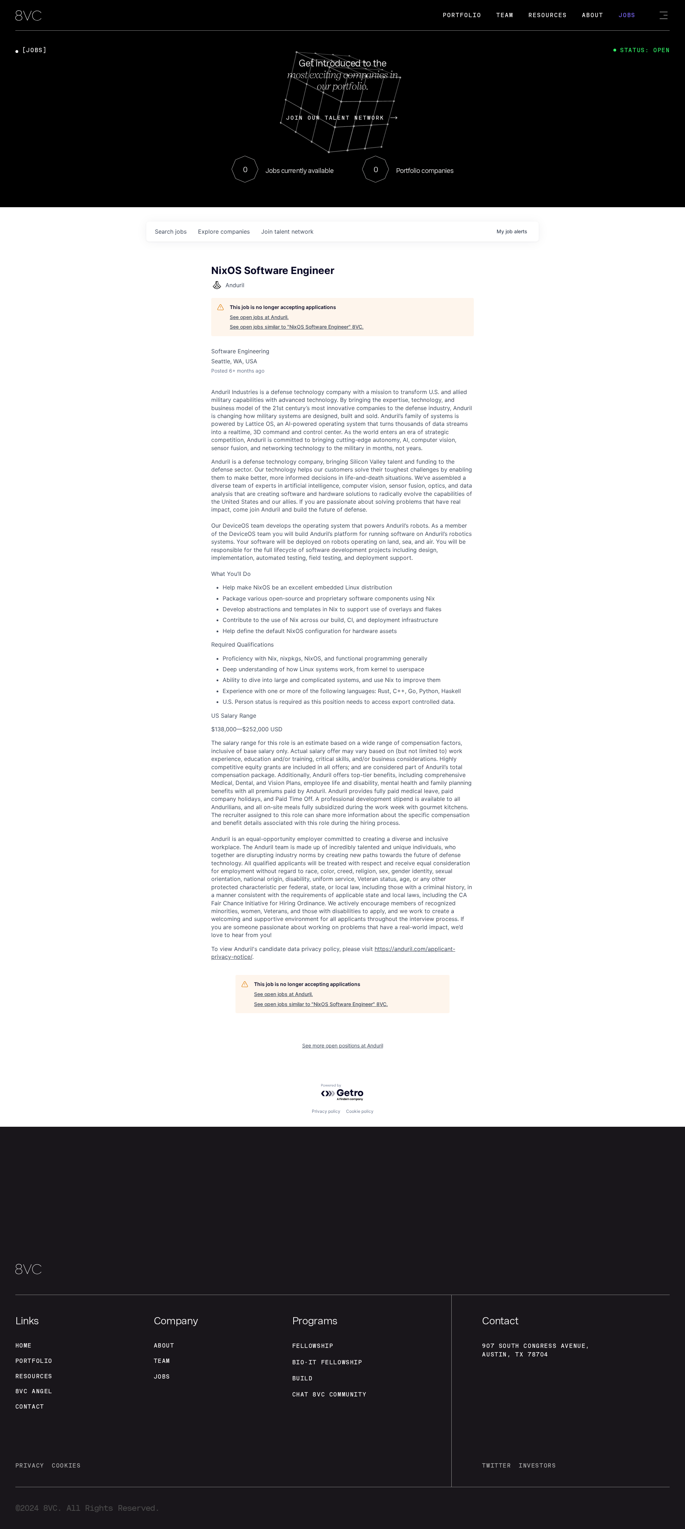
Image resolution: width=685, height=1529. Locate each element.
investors (537, 1465)
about (164, 1345)
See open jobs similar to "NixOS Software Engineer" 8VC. (297, 327)
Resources (547, 15)
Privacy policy (326, 1111)
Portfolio (462, 15)
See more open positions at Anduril (342, 1045)
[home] (28, 16)
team (162, 1361)
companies (224, 231)
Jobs (627, 15)
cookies (66, 1465)
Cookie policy (360, 1111)
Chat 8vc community (329, 1394)
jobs (171, 231)
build (302, 1378)
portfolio (33, 1361)
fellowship (313, 1346)
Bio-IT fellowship (327, 1362)
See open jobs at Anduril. (259, 317)
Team (504, 15)
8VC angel (33, 1391)
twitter (496, 1465)
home (23, 1345)
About (592, 15)
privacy (29, 1465)
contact (29, 1406)
